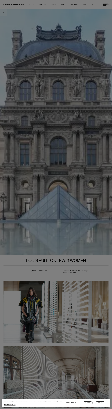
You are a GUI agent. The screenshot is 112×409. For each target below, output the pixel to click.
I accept (87, 403)
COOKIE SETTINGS (71, 403)
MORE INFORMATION (9, 404)
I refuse (100, 403)
